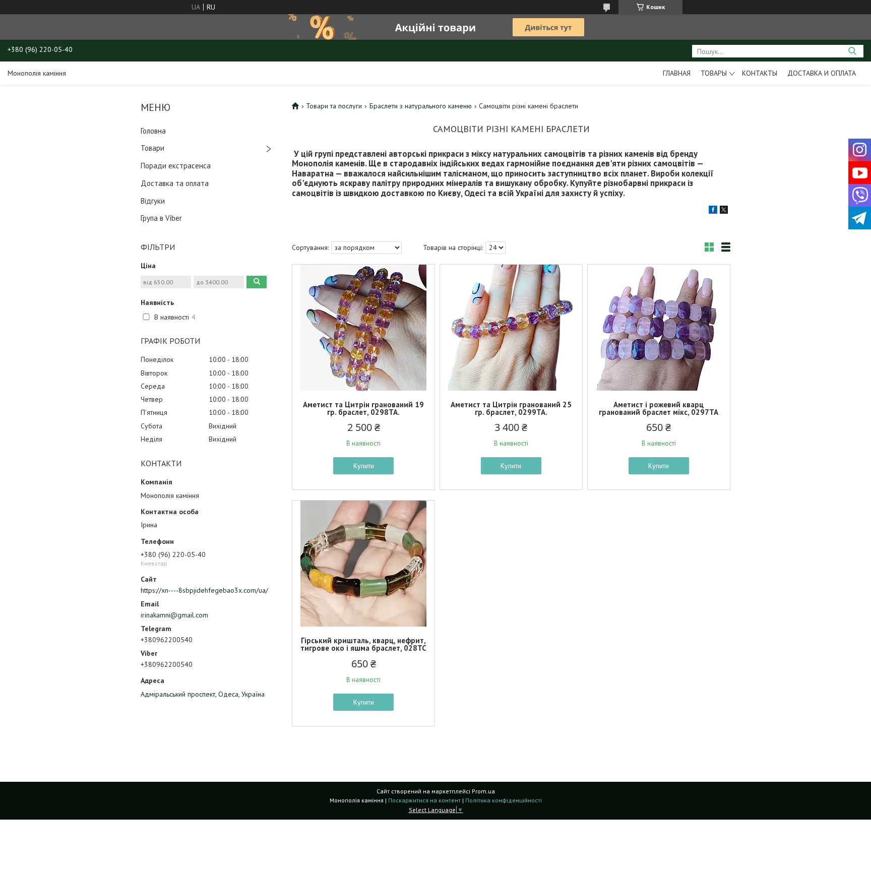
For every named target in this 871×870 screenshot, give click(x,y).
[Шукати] (852, 51)
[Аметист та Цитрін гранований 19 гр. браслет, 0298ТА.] (363, 328)
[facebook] (713, 211)
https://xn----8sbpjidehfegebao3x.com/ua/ (204, 590)
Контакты (759, 73)
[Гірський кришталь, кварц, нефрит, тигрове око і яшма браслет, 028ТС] (363, 564)
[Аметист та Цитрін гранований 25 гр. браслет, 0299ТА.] (511, 328)
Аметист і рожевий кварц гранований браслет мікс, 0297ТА (658, 408)
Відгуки (153, 201)
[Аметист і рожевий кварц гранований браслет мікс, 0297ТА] (659, 328)
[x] (724, 211)
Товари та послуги (334, 105)
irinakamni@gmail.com (174, 614)
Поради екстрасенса (176, 165)
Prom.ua (483, 791)
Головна (153, 131)
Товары (714, 73)
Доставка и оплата (821, 73)
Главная (677, 73)
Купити (363, 465)
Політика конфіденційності (503, 800)
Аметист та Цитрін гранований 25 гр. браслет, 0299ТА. (511, 408)
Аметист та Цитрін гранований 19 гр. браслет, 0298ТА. (363, 408)
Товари (152, 148)
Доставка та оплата (175, 183)
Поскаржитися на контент (424, 800)
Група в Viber (161, 218)
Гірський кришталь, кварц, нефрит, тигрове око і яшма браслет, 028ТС (363, 644)
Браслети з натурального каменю (420, 105)
